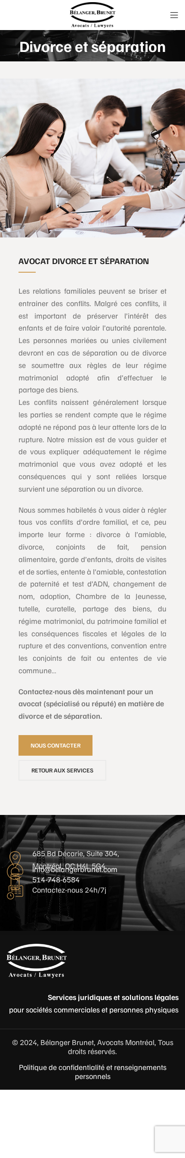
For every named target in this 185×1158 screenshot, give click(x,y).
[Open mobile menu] (174, 15)
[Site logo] (92, 14)
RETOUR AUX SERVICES (62, 770)
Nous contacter (55, 745)
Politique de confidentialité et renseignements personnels (92, 1071)
